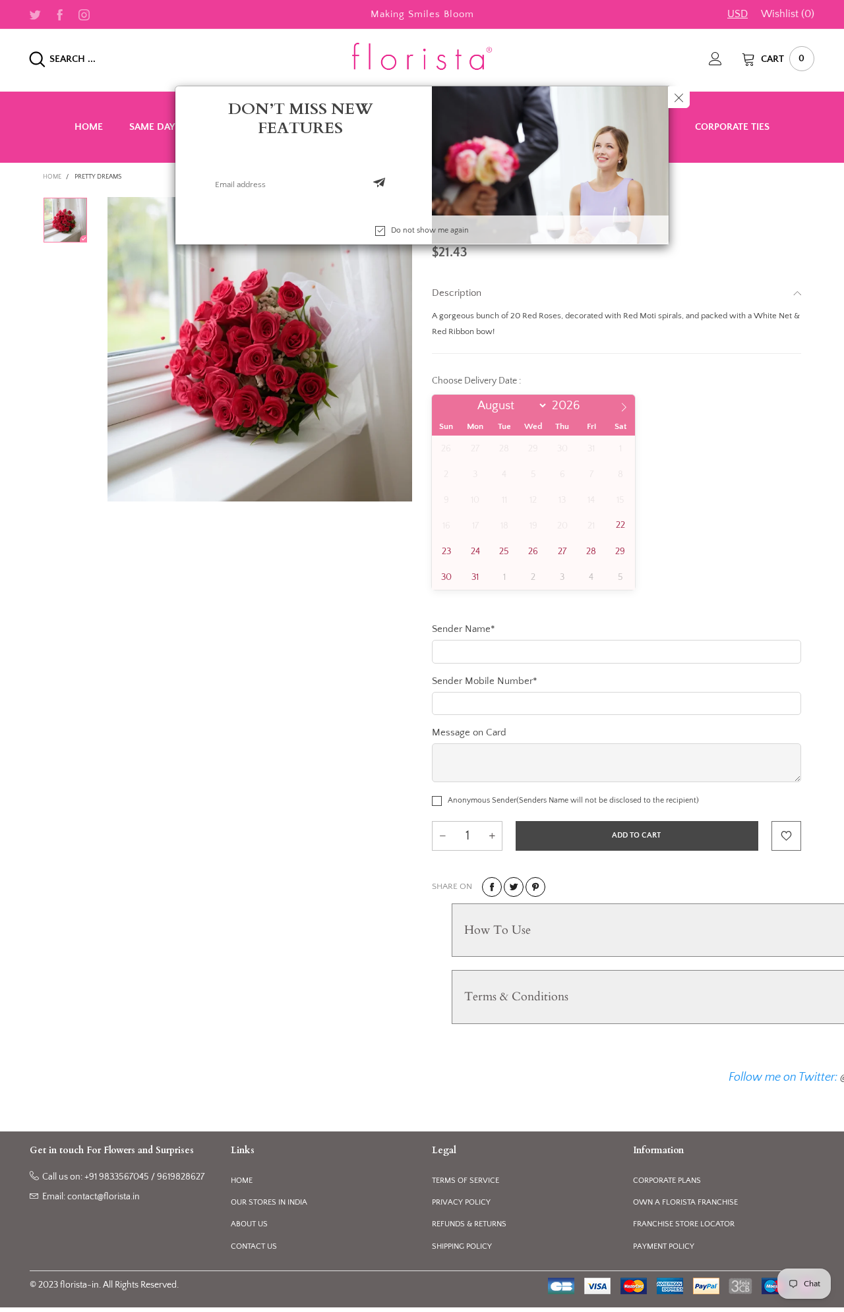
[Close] (679, 97)
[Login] (725, 58)
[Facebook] (59, 14)
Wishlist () (787, 14)
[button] (379, 183)
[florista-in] (422, 56)
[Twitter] (35, 14)
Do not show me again (430, 229)
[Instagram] (84, 14)
